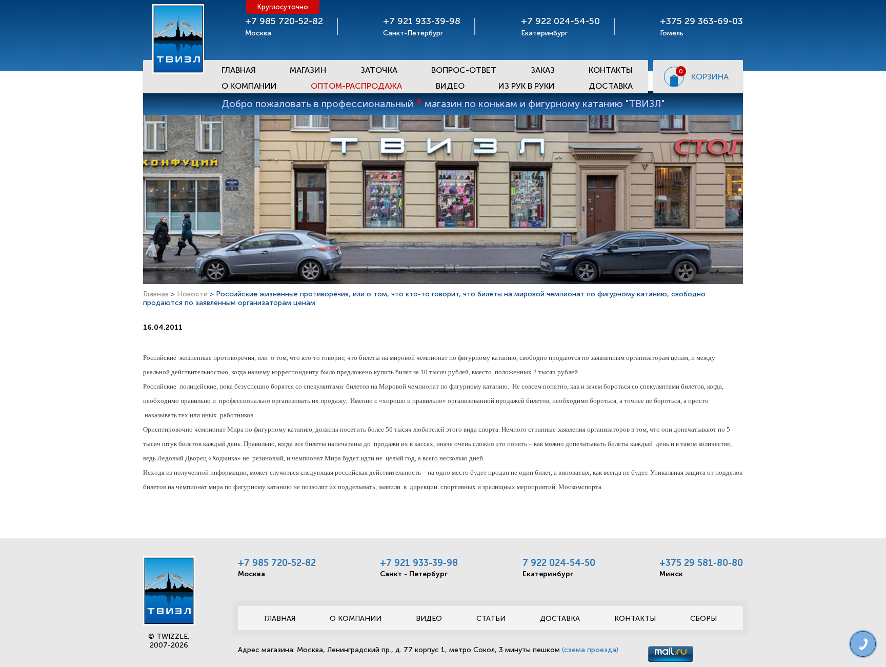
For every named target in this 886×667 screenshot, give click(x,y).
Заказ (543, 70)
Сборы (703, 618)
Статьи (491, 618)
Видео (450, 86)
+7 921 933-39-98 (419, 563)
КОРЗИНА (710, 77)
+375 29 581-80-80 (701, 563)
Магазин (308, 70)
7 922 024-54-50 (558, 563)
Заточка (378, 70)
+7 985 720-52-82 (277, 563)
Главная (239, 70)
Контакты (611, 70)
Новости (192, 294)
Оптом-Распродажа (356, 86)
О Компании (249, 86)
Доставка (611, 86)
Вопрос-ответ (463, 70)
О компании (355, 618)
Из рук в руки (526, 86)
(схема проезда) (590, 649)
